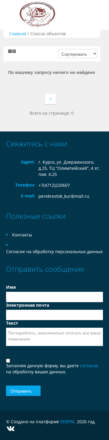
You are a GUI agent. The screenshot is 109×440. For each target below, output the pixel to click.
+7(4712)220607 (54, 185)
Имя (11, 287)
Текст (12, 323)
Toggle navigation (11, 15)
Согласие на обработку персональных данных (54, 251)
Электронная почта (27, 305)
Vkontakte (10, 428)
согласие (89, 365)
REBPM (67, 421)
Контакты (22, 235)
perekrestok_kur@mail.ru (63, 196)
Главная (17, 34)
